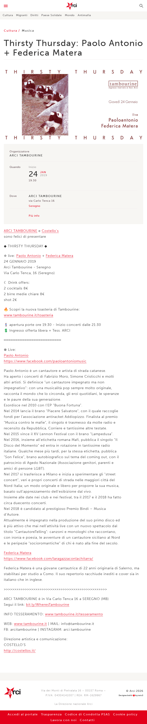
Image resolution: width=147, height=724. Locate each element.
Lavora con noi (64, 720)
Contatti (87, 720)
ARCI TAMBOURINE (20, 231)
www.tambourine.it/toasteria (28, 315)
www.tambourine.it (30, 624)
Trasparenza (51, 714)
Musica (28, 30)
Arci (73, 6)
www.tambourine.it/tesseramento (74, 614)
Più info (34, 215)
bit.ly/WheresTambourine (47, 604)
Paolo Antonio (28, 256)
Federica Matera (59, 256)
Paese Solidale (51, 15)
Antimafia (84, 15)
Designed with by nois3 (131, 695)
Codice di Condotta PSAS (87, 714)
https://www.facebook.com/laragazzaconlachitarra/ (48, 558)
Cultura (8, 15)
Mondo (70, 15)
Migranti (21, 15)
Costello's (50, 231)
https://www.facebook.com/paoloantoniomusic (45, 361)
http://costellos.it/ (20, 650)
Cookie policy (125, 714)
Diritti (34, 15)
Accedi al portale (23, 714)
